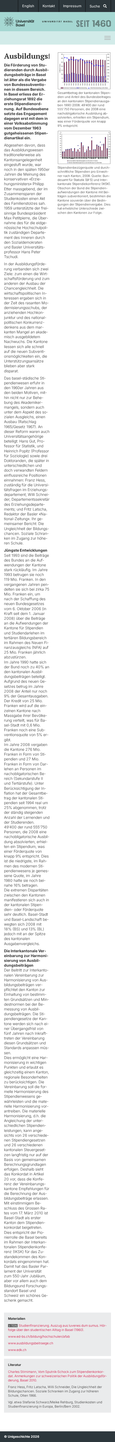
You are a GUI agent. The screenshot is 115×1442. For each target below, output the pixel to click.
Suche (96, 6)
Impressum (72, 6)
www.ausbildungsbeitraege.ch (30, 1343)
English (28, 6)
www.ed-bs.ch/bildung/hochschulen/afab (39, 1336)
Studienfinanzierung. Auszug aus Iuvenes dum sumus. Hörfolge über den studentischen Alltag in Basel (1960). (57, 1328)
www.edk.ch (17, 1350)
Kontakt (49, 6)
